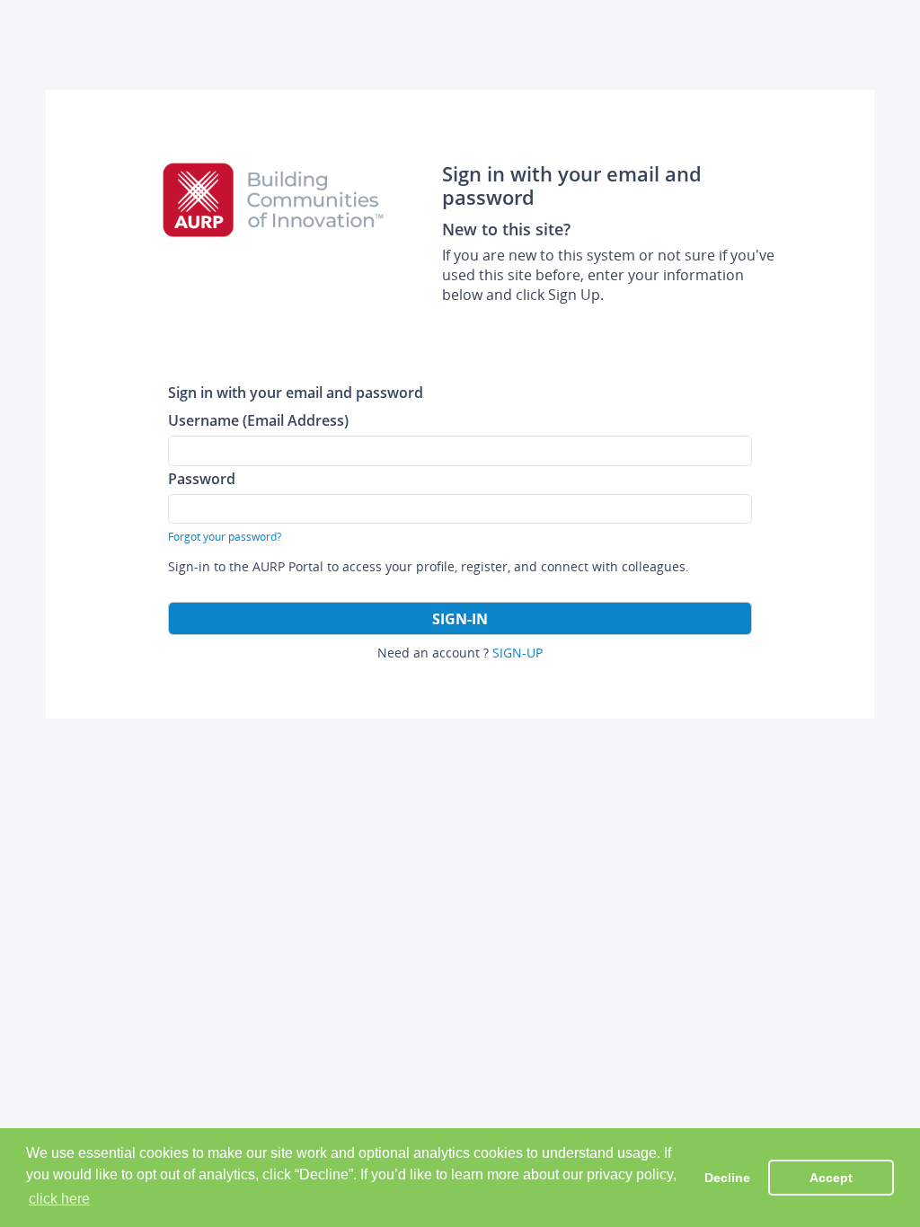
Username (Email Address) (258, 419)
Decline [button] (727, 1177)
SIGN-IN (460, 619)
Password (201, 478)
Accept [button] (831, 1177)
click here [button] (59, 1198)
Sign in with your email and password (295, 392)
